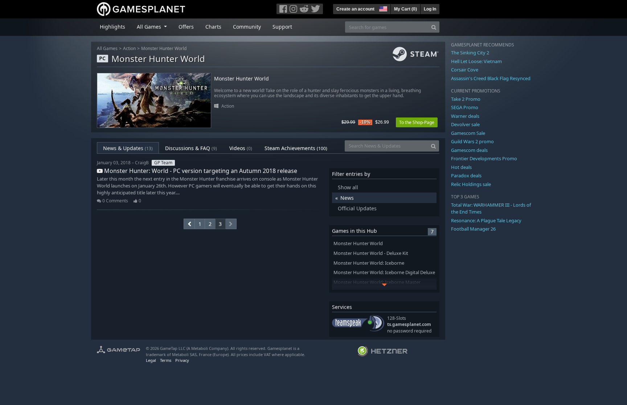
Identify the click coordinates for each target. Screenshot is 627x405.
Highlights (112, 26)
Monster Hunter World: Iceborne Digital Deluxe (384, 272)
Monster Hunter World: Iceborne (368, 263)
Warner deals (465, 116)
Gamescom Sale (468, 133)
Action (129, 48)
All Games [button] (150, 26)
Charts (213, 26)
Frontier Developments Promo (484, 158)
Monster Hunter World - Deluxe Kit (370, 253)
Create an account (355, 9)
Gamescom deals (469, 150)
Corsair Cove (464, 69)
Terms (165, 360)
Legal (151, 360)
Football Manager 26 (473, 229)
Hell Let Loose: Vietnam (476, 61)
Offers (186, 26)
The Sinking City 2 (470, 52)
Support (282, 26)
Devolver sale (465, 124)
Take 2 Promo (465, 99)
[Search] (433, 27)
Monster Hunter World (164, 48)
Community (247, 26)
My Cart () (405, 9)
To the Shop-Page (416, 122)
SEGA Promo (464, 107)
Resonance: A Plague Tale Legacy (486, 220)
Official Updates (357, 208)
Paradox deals (466, 175)
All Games (107, 48)
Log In (430, 9)
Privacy (182, 360)
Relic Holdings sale (471, 184)
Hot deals (461, 167)
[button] (382, 8)
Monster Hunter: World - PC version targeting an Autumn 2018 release (200, 171)
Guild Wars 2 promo (472, 141)
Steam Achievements (296, 148)
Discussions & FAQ (191, 148)
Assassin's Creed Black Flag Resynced (490, 78)
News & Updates (128, 148)
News (347, 197)
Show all (348, 187)
